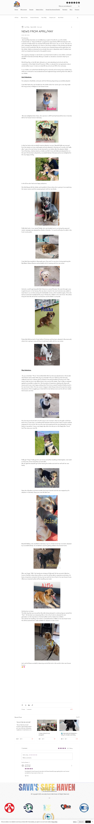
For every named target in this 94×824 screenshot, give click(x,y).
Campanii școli (52, 17)
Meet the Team (24, 17)
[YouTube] (76, 3)
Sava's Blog (43, 17)
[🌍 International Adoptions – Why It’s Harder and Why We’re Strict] (69, 725)
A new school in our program (44, 734)
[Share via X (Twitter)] (25, 705)
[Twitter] (72, 3)
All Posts (16, 17)
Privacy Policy (54, 821)
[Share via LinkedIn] (29, 705)
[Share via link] (32, 705)
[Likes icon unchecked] (26, 776)
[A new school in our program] (47, 725)
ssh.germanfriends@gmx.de (50, 791)
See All (77, 717)
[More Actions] (71, 765)
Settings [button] (75, 821)
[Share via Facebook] (22, 705)
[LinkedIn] (74, 3)
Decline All (81, 821)
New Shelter (60, 17)
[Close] (92, 822)
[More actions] (71, 27)
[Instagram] (67, 3)
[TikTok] (79, 3)
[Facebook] (69, 3)
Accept (88, 821)
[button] (77, 17)
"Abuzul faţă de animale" (23, 722)
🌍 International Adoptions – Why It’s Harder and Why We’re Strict (69, 734)
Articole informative (34, 17)
